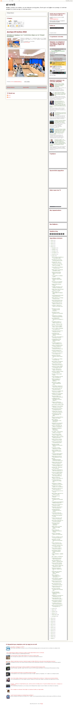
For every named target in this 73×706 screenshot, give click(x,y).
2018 (52, 622)
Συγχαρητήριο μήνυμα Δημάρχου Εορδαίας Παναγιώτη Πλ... (57, 502)
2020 (52, 619)
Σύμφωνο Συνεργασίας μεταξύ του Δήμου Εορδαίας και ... (57, 346)
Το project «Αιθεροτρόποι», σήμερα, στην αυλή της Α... (57, 369)
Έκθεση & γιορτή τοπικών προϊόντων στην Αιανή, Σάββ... (56, 273)
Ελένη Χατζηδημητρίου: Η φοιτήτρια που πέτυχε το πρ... (57, 348)
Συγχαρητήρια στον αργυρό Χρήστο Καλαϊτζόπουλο (57, 558)
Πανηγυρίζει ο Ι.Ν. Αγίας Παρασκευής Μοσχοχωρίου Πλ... (57, 540)
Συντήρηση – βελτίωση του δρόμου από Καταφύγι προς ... (57, 306)
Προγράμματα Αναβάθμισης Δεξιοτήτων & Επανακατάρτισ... (57, 429)
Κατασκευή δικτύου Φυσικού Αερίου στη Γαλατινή (57, 586)
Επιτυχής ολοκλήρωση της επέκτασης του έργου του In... (57, 351)
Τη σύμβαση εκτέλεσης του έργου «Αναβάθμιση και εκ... (57, 343)
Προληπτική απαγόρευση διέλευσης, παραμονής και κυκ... (57, 569)
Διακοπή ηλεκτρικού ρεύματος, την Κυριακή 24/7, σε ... (57, 606)
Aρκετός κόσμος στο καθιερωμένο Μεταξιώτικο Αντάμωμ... (57, 530)
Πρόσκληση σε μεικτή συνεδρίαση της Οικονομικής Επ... (57, 313)
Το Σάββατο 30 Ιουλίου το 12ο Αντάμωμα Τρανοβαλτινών (57, 287)
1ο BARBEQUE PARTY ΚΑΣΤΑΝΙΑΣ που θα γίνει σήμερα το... (56, 399)
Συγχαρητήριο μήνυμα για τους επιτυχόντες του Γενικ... (57, 331)
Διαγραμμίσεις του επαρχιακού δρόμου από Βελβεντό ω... (57, 424)
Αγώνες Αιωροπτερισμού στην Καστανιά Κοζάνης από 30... (57, 301)
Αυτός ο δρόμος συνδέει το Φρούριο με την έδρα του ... (57, 548)
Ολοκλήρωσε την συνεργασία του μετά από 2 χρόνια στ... (57, 282)
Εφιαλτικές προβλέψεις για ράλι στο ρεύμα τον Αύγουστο (57, 537)
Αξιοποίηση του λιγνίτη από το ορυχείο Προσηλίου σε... (57, 489)
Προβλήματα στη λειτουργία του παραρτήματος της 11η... (57, 596)
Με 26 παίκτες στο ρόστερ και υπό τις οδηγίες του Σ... (57, 353)
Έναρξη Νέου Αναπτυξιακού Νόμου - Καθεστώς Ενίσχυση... (57, 572)
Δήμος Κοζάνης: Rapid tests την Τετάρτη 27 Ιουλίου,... (57, 494)
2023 (52, 245)
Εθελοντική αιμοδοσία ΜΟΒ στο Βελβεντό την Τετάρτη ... (57, 418)
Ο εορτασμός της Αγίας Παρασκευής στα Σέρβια (56, 448)
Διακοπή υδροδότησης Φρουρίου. (56, 496)
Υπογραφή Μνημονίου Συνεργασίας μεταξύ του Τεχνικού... (56, 510)
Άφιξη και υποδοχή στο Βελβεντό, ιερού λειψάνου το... (57, 478)
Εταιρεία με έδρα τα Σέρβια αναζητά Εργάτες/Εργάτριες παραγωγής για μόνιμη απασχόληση (59, 85)
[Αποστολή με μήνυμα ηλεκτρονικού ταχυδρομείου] (24, 81)
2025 (52, 241)
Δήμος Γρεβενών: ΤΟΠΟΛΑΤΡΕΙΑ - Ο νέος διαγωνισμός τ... (56, 420)
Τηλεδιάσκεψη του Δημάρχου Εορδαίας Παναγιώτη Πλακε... (57, 316)
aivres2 (9, 97)
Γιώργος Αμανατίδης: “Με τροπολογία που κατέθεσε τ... (57, 598)
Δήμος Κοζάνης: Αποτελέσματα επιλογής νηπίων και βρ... (57, 362)
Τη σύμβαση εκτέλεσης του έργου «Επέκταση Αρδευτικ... (57, 603)
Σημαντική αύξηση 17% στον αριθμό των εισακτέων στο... (57, 303)
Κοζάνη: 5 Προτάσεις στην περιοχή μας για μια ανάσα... (57, 543)
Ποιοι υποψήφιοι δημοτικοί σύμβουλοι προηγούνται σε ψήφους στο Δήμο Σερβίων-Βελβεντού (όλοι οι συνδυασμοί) (25, 652)
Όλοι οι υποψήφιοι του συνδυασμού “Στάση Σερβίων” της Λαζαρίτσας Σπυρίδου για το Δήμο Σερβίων (27, 689)
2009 (52, 636)
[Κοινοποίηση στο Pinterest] (29, 81)
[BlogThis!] (25, 81)
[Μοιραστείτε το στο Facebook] (28, 81)
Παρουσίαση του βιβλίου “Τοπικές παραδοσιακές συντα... (56, 383)
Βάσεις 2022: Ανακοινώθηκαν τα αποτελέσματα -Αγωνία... (57, 337)
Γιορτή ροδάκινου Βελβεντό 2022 (57, 404)
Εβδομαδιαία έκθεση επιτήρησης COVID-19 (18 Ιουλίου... (57, 437)
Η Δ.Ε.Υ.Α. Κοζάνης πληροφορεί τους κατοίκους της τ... (57, 329)
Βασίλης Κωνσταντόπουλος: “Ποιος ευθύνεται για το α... (57, 581)
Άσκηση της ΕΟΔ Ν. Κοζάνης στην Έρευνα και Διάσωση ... (57, 563)
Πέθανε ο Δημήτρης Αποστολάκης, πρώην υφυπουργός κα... (56, 575)
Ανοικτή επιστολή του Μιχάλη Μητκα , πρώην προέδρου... (57, 326)
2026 (52, 240)
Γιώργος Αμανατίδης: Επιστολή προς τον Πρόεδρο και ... (57, 377)
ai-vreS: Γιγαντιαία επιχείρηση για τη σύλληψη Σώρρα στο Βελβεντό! (22, 695)
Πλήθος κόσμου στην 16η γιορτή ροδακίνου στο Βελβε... (57, 290)
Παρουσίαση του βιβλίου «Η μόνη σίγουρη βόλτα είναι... (57, 475)
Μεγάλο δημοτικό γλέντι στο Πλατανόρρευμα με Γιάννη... (57, 457)
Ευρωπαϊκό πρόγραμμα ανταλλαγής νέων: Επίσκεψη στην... (57, 589)
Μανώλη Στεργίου (27, 42)
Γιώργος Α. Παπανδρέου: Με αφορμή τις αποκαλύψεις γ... (57, 426)
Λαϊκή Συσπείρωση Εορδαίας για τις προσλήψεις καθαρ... (57, 258)
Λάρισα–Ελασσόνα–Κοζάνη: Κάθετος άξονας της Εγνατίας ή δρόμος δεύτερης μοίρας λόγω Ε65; (60, 94)
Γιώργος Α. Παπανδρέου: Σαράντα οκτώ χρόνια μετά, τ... (57, 534)
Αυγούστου (54, 254)
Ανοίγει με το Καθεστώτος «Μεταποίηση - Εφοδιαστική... (57, 402)
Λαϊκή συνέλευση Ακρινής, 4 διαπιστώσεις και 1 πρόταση (57, 364)
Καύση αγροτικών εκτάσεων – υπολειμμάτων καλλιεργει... (57, 601)
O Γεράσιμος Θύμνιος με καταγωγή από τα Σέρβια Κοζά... (56, 480)
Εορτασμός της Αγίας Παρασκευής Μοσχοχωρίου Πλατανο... (57, 445)
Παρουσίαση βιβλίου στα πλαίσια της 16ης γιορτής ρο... (57, 396)
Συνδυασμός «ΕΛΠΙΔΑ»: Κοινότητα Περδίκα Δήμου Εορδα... (57, 279)
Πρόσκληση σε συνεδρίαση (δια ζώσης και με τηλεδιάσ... (57, 391)
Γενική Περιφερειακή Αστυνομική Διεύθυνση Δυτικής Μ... (57, 296)
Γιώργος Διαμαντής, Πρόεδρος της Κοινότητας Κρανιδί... (57, 579)
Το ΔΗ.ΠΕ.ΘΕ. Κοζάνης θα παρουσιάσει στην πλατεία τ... (57, 513)
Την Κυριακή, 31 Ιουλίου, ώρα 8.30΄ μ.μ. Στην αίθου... (57, 265)
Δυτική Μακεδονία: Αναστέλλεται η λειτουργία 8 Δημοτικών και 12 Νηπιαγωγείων (60, 113)
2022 (52, 246)
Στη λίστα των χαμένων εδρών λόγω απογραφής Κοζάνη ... (57, 473)
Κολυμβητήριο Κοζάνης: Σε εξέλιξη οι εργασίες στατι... (57, 322)
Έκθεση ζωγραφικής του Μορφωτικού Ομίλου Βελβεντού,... (56, 380)
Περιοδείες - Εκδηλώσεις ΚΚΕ (57, 324)
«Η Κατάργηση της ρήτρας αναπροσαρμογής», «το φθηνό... (56, 414)
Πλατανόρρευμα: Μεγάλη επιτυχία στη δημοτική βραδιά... (56, 551)
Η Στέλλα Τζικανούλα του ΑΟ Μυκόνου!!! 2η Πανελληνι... (57, 518)
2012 (52, 632)
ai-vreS (10, 4)
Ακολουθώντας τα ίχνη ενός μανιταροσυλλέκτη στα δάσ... (57, 260)
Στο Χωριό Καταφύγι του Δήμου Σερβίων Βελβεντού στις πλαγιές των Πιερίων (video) (25, 655)
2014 (52, 629)
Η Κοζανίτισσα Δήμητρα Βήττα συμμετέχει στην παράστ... (57, 454)
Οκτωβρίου (54, 251)
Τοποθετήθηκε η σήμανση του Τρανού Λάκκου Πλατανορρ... (57, 386)
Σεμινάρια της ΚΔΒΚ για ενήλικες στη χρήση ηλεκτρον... (57, 372)
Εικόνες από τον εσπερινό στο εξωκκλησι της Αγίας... (57, 505)
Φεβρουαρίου (54, 614)
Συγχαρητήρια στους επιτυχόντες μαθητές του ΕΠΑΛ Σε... (56, 334)
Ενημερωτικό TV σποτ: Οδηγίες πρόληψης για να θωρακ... (57, 407)
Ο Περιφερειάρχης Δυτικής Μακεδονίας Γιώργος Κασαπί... (56, 340)
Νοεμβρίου (54, 249)
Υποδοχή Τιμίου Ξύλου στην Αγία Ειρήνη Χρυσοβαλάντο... (57, 412)
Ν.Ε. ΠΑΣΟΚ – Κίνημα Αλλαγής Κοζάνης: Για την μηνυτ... (57, 432)
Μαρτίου (53, 613)
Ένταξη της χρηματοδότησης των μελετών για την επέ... (57, 442)
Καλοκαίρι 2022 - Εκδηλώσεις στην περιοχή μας (57, 468)
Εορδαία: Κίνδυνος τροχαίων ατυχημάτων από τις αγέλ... (57, 440)
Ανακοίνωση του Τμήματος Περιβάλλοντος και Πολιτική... (57, 484)
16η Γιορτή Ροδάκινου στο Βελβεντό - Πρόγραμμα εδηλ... (57, 561)
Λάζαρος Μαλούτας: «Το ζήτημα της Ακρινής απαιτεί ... (57, 298)
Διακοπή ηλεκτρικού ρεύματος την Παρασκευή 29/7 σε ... (57, 409)
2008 (52, 638)
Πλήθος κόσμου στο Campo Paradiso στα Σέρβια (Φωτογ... (57, 527)
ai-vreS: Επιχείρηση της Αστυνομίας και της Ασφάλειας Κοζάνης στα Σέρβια (23, 672)
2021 (52, 618)
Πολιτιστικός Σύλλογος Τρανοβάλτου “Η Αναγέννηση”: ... (56, 523)
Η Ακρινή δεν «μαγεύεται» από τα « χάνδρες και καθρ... (57, 546)
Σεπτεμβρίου (54, 252)
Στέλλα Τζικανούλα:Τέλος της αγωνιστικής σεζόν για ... (57, 389)
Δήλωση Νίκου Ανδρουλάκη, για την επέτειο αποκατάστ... (57, 521)
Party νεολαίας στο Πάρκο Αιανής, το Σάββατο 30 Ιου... (57, 435)
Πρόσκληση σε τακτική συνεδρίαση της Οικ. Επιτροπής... (56, 309)
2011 (52, 633)
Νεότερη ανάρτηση (10, 87)
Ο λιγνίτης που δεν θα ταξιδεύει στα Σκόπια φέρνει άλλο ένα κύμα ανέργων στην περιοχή (60, 121)
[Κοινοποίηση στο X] (26, 81)
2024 (52, 243)
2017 (52, 624)
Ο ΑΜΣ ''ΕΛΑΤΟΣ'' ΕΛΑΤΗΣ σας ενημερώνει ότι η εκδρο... (57, 566)
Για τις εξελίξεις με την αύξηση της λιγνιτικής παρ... (57, 359)
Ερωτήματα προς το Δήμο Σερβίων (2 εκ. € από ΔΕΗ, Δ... (57, 486)
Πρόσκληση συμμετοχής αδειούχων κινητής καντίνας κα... (57, 356)
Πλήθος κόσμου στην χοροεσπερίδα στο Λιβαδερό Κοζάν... (57, 292)
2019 (52, 621)
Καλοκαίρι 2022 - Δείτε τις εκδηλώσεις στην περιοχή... (57, 263)
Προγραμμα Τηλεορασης (58, 206)
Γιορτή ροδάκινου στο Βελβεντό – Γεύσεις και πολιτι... (57, 268)
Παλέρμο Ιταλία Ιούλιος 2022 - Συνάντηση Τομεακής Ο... (57, 463)
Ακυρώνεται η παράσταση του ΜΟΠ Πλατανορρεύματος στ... (57, 470)
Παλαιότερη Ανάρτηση (41, 87)
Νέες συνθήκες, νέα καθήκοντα (57, 556)
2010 (52, 635)
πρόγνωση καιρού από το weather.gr (15, 27)
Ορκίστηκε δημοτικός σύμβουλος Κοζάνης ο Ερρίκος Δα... (56, 593)
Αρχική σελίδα (26, 87)
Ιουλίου (53, 255)
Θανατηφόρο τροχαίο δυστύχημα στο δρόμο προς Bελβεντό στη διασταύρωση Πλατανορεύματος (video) (28, 666)
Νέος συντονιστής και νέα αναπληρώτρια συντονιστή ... (57, 584)
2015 (52, 627)
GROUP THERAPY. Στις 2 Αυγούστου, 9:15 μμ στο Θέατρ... (56, 451)
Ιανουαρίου (54, 616)
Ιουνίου (53, 608)
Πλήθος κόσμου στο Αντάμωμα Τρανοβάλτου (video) (57, 270)
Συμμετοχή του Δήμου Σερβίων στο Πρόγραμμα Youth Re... (57, 367)
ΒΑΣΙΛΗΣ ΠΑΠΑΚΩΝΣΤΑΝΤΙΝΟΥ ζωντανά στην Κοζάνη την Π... (57, 459)
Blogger (41, 703)
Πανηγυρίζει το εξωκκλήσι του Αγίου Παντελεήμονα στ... (57, 507)
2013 (52, 630)
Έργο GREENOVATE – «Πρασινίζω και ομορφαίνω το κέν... (57, 319)
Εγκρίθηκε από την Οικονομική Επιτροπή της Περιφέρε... (57, 394)
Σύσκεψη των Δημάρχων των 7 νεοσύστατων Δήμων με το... (57, 465)
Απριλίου (53, 611)
